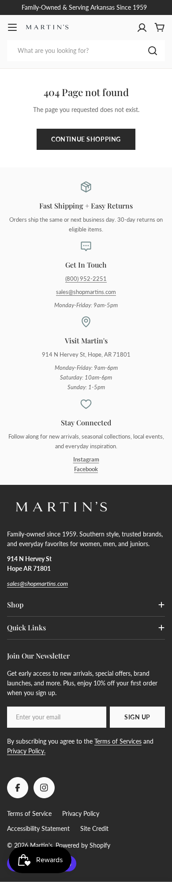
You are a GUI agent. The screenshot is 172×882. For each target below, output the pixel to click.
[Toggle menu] (12, 27)
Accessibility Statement (38, 828)
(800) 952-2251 (86, 278)
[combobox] (86, 50)
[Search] (152, 50)
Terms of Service (29, 813)
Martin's (41, 845)
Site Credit (94, 828)
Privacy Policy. (26, 751)
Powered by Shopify (83, 845)
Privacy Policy (80, 813)
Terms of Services (118, 741)
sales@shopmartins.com (86, 292)
